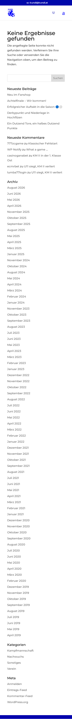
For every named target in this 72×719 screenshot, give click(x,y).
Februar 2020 (16, 580)
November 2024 (18, 260)
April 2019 (14, 635)
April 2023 (14, 351)
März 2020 (14, 574)
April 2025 (14, 242)
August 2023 (16, 326)
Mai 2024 (13, 278)
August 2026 (16, 187)
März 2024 (14, 290)
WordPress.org (17, 702)
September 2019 (18, 605)
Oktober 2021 (16, 459)
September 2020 (18, 538)
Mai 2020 (13, 562)
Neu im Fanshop (18, 94)
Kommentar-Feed (19, 696)
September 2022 (18, 393)
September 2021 (18, 466)
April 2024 (14, 284)
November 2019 (18, 593)
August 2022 (16, 399)
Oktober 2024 (17, 266)
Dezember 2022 (18, 375)
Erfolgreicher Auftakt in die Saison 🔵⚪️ (34, 107)
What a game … (37, 149)
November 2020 (18, 526)
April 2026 (14, 205)
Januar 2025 (15, 254)
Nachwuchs (15, 656)
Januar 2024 (16, 302)
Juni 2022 (14, 411)
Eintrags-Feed (17, 690)
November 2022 (18, 381)
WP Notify (14, 149)
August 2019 (15, 611)
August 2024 (16, 272)
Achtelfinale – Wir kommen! (26, 100)
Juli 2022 (13, 405)
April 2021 (14, 496)
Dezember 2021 (18, 447)
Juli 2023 (13, 332)
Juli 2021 (13, 478)
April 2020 (14, 568)
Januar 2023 (15, 369)
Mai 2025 (13, 236)
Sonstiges (14, 662)
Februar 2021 (16, 508)
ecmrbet (13, 166)
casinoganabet (17, 155)
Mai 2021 (13, 490)
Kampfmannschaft (20, 650)
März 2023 (14, 357)
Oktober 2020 (17, 532)
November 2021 (18, 453)
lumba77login (17, 172)
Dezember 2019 (18, 587)
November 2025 (18, 212)
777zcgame (15, 143)
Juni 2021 (13, 484)
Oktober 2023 (16, 314)
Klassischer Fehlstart (42, 143)
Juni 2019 (13, 623)
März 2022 (14, 429)
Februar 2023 (16, 363)
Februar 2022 (16, 435)
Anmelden (14, 684)
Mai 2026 (13, 199)
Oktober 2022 (16, 387)
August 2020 (16, 544)
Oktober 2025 (16, 218)
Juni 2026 (14, 193)
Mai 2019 (13, 629)
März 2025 (14, 248)
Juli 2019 (13, 617)
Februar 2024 (16, 296)
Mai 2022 (13, 417)
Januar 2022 (15, 441)
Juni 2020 (14, 556)
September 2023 (18, 320)
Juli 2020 (13, 550)
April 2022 (14, 423)
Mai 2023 (13, 345)
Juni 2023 (14, 339)
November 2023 (18, 308)
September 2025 (18, 224)
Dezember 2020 (18, 520)
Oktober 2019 (16, 599)
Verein (11, 668)
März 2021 (14, 502)
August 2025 (16, 230)
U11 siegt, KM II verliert (39, 166)
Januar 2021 (15, 514)
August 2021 (15, 472)
